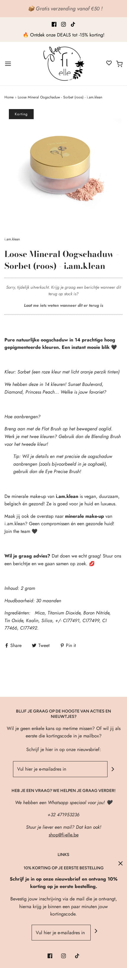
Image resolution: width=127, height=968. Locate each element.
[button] (63, 168)
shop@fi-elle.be (64, 834)
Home (9, 97)
